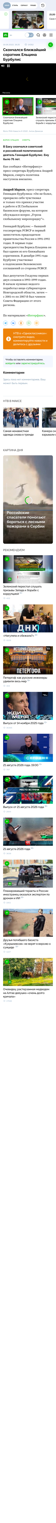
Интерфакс (36, 315)
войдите (10, 363)
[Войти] (44, 35)
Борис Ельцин (11, 140)
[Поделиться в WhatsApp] (28, 323)
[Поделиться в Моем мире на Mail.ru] (36, 323)
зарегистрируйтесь (32, 363)
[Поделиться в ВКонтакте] (13, 323)
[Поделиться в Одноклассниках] (21, 323)
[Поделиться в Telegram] (5, 323)
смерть (26, 140)
